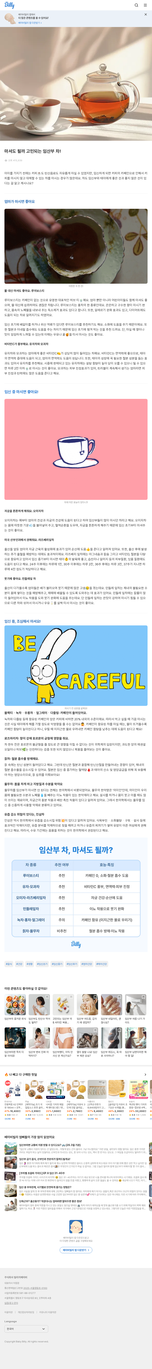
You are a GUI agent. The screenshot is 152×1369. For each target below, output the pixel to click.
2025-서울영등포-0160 (35, 1288)
